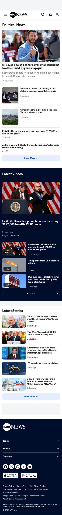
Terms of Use (22, 486)
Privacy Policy (8, 486)
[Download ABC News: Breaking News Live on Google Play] (29, 475)
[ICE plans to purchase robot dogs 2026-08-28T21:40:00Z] (14, 368)
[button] (5, 14)
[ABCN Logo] (18, 15)
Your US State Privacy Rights (36, 489)
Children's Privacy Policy (12, 489)
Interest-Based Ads (10, 492)
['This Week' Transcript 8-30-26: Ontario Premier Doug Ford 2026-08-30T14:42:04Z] (14, 337)
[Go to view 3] (32, 293)
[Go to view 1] (27, 293)
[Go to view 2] (30, 293)
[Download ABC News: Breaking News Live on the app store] (10, 475)
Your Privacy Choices (38, 486)
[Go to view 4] (34, 293)
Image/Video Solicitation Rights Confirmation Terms (24, 496)
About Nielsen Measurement (14, 499)
